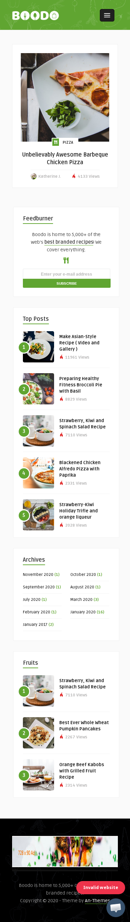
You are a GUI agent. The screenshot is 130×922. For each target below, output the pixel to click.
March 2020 (81, 599)
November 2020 (38, 574)
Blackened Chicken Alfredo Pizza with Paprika (80, 469)
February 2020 (36, 612)
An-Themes (97, 901)
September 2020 (39, 587)
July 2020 (32, 599)
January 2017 (35, 624)
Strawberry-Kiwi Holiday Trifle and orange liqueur (78, 511)
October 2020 (83, 574)
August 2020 (82, 587)
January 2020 (83, 612)
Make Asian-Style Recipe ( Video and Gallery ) (79, 343)
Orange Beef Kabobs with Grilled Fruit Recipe (81, 771)
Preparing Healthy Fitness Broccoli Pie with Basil (80, 385)
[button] (115, 907)
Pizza (68, 142)
